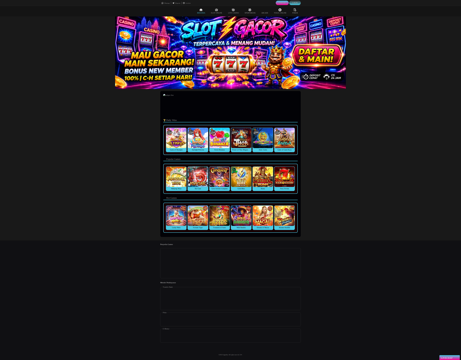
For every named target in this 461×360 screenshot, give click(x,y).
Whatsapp (167, 3)
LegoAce (225, 354)
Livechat (188, 3)
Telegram (177, 3)
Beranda (201, 13)
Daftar (282, 3)
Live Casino (233, 13)
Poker (295, 13)
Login (295, 3)
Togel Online (280, 13)
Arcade (264, 13)
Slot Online (216, 13)
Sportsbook (250, 13)
